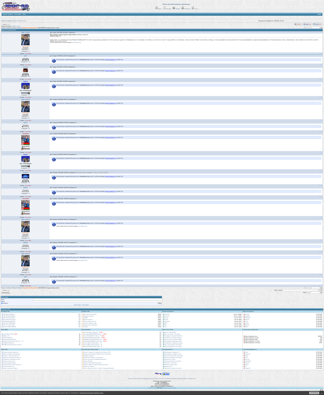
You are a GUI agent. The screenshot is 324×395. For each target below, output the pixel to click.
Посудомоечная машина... (9, 319)
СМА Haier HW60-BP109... (9, 323)
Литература (187, 8)
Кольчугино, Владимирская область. (97, 359)
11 (76, 198)
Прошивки (168, 8)
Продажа (177, 8)
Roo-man (247, 359)
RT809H (86, 317)
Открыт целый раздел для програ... (173, 357)
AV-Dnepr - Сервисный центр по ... (11, 355)
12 (76, 219)
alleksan (25, 187)
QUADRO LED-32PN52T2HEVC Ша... (93, 339)
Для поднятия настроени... (90, 314)
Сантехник (167, 321)
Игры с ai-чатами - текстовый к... (172, 334)
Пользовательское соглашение (162, 378)
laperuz (246, 364)
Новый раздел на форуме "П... (172, 352)
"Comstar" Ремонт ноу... (9, 366)
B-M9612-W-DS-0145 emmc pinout (11, 344)
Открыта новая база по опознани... (173, 361)
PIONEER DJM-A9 (7, 343)
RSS (24, 20)
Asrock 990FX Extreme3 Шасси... (92, 344)
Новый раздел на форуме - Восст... (173, 354)
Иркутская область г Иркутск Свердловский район (101, 368)
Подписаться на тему (169, 359)
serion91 (247, 314)
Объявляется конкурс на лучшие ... (173, 368)
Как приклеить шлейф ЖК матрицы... (173, 343)
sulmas (18, 26)
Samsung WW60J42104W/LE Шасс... (93, 334)
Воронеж (90, 361)
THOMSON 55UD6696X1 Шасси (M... (93, 341)
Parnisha (247, 362)
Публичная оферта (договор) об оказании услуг (183, 378)
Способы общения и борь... (91, 323)
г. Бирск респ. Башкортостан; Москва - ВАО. (99, 352)
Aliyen (246, 326)
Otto (165, 325)
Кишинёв (91, 355)
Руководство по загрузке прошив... (173, 337)
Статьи (196, 8)
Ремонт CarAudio (17, 27)
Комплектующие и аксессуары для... (12, 364)
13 (76, 242)
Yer (246, 366)
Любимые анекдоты (89, 316)
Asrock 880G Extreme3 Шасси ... (92, 343)
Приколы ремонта (88, 319)
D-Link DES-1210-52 (8, 334)
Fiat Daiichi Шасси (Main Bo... (91, 332)
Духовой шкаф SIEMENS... (10, 326)
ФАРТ (165, 323)
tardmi (25, 122)
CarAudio (8, 27)
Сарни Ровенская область (95, 362)
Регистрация (17, 14)
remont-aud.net (151, 387)
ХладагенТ (248, 368)
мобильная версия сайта (169, 387)
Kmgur (246, 355)
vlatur (246, 357)
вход (79, 42)
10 (76, 187)
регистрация (74, 42)
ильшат (166, 317)
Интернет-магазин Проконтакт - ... (11, 352)
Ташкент (92, 366)
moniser (247, 323)
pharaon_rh (247, 354)
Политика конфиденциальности (145, 378)
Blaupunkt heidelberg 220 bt (30, 27)
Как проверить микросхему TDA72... (173, 341)
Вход (24, 14)
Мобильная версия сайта (170, 364)
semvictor (166, 316)
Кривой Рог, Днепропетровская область (98, 364)
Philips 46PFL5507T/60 (8, 339)
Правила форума (17, 20)
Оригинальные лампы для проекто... (12, 357)
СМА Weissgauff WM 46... (9, 316)
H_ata (246, 321)
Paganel (14, 26)
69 (79, 321)
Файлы (160, 8)
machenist (25, 67)
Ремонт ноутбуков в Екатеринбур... (12, 354)
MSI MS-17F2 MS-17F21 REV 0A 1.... (12, 341)
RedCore (247, 325)
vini (165, 326)
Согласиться (314, 393)
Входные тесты (168, 366)
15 (76, 276)
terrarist (166, 319)
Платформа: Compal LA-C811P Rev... (173, 336)
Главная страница (8, 14)
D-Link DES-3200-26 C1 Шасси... (92, 336)
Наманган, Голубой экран (96, 357)
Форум (3, 27)
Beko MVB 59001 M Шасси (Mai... (92, 337)
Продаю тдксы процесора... (91, 325)
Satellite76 (247, 316)
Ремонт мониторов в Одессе (10, 368)
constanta (25, 172)
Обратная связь (132, 378)
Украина (86, 362)
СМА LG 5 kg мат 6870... (9, 325)
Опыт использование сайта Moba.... (173, 344)
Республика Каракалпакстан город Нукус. (100, 354)
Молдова (86, 355)
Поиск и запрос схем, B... (90, 321)
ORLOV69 (247, 317)
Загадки (86, 326)
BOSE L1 (5, 336)
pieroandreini (248, 361)
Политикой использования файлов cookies (91, 393)
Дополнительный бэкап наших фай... (173, 355)
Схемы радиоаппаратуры (9, 362)
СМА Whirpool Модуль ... (9, 314)
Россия (85, 352)
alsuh (25, 56)
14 (76, 253)
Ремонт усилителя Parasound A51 (173, 339)
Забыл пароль (77, 304)
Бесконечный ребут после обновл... (173, 346)
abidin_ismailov (25, 32)
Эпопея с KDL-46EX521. (170, 332)
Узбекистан (86, 354)
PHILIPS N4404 (7, 337)
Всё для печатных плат (9, 361)
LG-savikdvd (25, 133)
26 (79, 314)
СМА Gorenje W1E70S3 (9, 317)
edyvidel (247, 319)
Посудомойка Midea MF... (9, 321)
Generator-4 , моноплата (170, 362)
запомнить (5, 303)
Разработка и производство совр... (12, 359)
